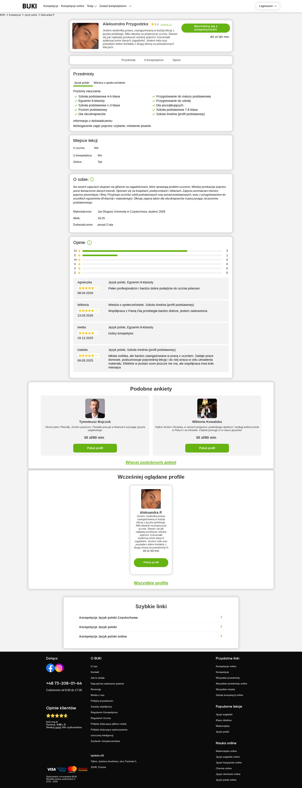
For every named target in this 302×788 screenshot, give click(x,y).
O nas (94, 666)
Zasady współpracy (101, 706)
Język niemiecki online (228, 774)
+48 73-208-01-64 (64, 683)
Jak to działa (98, 677)
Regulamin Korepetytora (104, 712)
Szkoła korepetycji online (229, 695)
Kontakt (95, 672)
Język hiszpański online (229, 762)
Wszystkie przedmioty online (231, 683)
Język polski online (226, 779)
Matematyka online (226, 751)
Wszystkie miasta (225, 689)
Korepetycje (222, 672)
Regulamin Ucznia (101, 718)
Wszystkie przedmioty (228, 677)
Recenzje (96, 689)
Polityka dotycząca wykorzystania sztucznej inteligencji (109, 732)
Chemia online (224, 768)
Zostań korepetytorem (112, 6)
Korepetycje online (72, 6)
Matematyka (222, 726)
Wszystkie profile (151, 582)
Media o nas (97, 695)
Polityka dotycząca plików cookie (109, 723)
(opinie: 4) (166, 24)
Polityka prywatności (102, 700)
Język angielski (224, 714)
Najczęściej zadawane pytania (107, 683)
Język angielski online (228, 756)
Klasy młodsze (224, 720)
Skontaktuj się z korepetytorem (205, 28)
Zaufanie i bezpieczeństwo (105, 741)
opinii (58, 727)
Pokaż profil (95, 448)
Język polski (222, 731)
